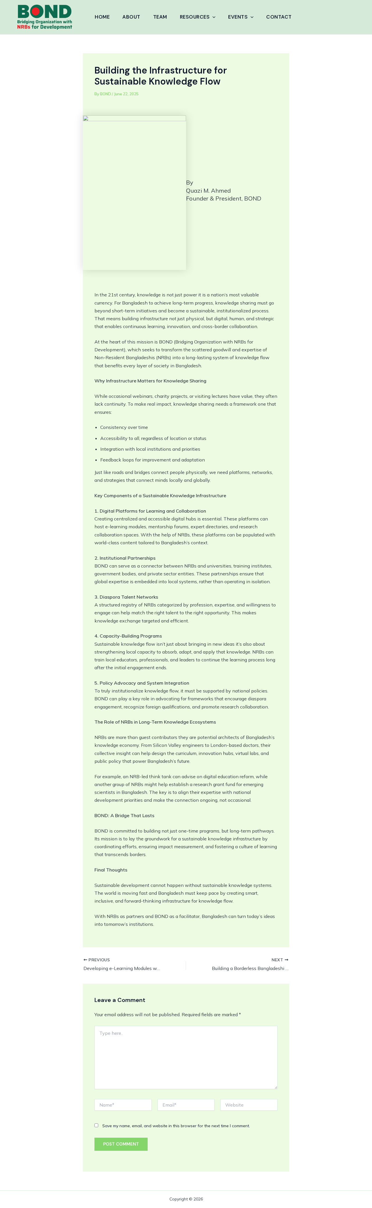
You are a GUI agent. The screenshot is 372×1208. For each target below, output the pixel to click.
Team (160, 17)
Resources (195, 17)
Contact (279, 17)
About (131, 17)
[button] (212, 17)
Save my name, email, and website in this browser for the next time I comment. (176, 1125)
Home (102, 17)
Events (238, 17)
